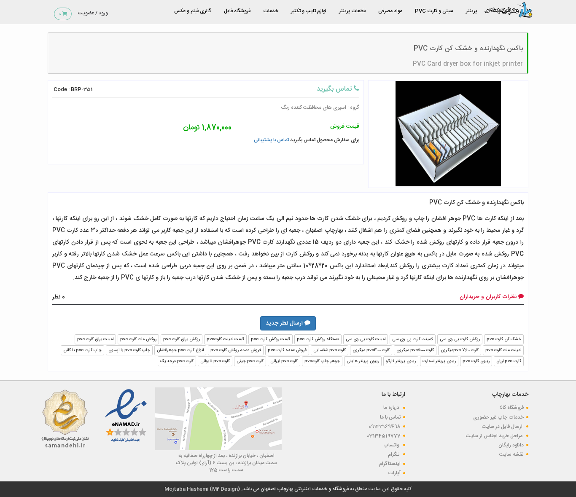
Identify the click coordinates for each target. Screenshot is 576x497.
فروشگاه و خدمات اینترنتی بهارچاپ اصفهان (304, 489)
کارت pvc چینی (250, 361)
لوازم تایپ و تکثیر (308, 11)
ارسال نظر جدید (285, 323)
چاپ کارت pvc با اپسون (129, 350)
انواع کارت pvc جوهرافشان (180, 350)
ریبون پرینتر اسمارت (439, 361)
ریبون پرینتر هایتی (363, 361)
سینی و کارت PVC (434, 11)
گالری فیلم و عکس (192, 11)
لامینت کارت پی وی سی (412, 339)
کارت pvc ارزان (508, 361)
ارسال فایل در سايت (503, 426)
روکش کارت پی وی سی (460, 339)
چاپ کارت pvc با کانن (82, 350)
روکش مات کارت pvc (138, 339)
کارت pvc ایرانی (284, 361)
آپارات (394, 473)
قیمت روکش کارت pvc (270, 339)
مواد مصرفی (390, 11)
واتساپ (392, 445)
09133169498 (385, 426)
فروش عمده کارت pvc (287, 350)
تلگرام (394, 454)
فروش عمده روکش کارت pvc (235, 350)
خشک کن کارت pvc (504, 339)
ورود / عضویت (93, 13)
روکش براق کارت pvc (181, 339)
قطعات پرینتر (352, 11)
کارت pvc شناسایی (329, 350)
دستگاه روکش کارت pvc (318, 339)
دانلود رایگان (511, 445)
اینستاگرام (390, 463)
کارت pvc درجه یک (177, 361)
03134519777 (384, 436)
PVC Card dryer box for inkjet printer (468, 64)
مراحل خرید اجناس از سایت (495, 436)
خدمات (270, 11)
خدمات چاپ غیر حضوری (498, 417)
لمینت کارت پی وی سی (365, 339)
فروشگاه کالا (512, 407)
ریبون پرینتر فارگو (401, 361)
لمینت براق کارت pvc (95, 339)
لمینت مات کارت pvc (503, 350)
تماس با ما (390, 417)
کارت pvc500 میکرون (415, 350)
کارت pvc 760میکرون (460, 350)
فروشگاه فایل (237, 11)
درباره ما (392, 407)
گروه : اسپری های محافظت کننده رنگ (320, 107)
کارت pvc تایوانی (215, 361)
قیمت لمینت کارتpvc (225, 339)
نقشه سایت (511, 454)
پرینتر (471, 11)
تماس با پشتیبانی (271, 140)
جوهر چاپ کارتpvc (322, 361)
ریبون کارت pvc (476, 361)
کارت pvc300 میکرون (371, 350)
